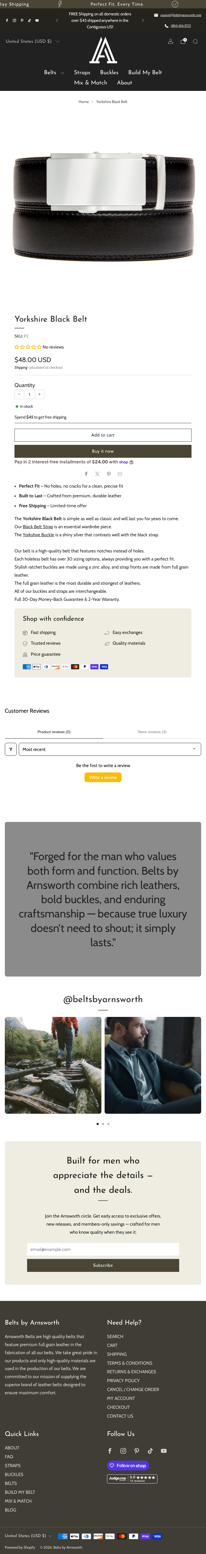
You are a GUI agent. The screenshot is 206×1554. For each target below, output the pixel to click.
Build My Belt (145, 73)
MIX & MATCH (18, 1501)
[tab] (98, 1124)
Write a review (103, 777)
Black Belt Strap (38, 526)
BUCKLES (14, 1474)
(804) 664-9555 (181, 26)
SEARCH (115, 1336)
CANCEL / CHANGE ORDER (133, 1389)
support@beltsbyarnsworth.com (180, 15)
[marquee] (103, 4)
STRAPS (13, 1465)
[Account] (170, 41)
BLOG (10, 1510)
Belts (50, 73)
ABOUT (12, 1447)
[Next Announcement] (142, 20)
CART (112, 1345)
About (124, 83)
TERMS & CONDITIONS (129, 1363)
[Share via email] (119, 473)
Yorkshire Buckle (38, 534)
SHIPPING (117, 1354)
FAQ (9, 1456)
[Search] (195, 41)
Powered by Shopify (20, 1547)
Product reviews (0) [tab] (54, 732)
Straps (82, 73)
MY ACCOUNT (121, 1398)
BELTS (11, 1483)
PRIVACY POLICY (123, 1380)
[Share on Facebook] (86, 473)
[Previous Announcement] (56, 20)
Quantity (24, 385)
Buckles (109, 73)
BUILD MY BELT (20, 1492)
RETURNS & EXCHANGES (131, 1371)
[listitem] (100, 20)
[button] (28, 347)
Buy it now (103, 451)
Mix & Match (90, 83)
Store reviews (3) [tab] (152, 732)
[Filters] (11, 749)
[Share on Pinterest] (108, 473)
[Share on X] (97, 473)
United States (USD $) (29, 41)
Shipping (21, 367)
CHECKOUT (118, 1407)
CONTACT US (120, 1416)
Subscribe (103, 1265)
